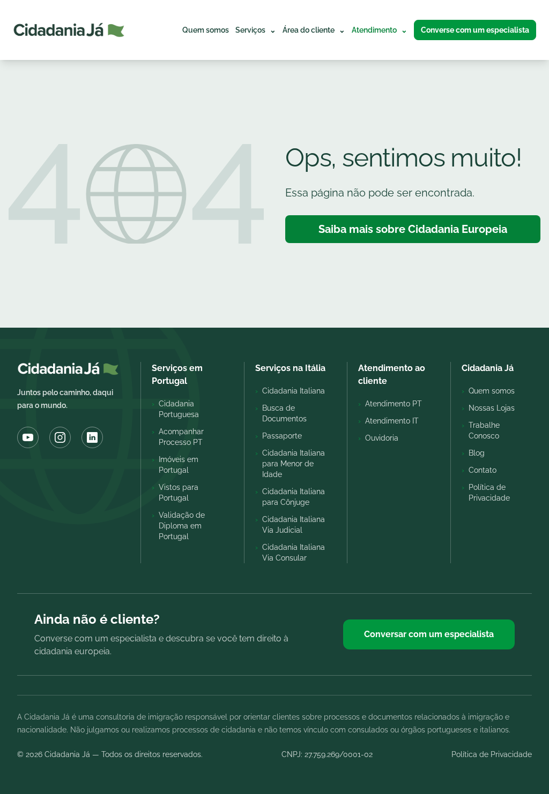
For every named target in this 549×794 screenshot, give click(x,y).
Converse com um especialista (475, 30)
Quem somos (205, 30)
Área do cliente (314, 30)
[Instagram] (60, 437)
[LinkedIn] (92, 437)
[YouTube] (28, 437)
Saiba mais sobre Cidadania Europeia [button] (412, 229)
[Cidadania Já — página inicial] (69, 29)
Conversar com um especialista (429, 634)
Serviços (255, 30)
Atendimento (379, 30)
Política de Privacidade (491, 754)
